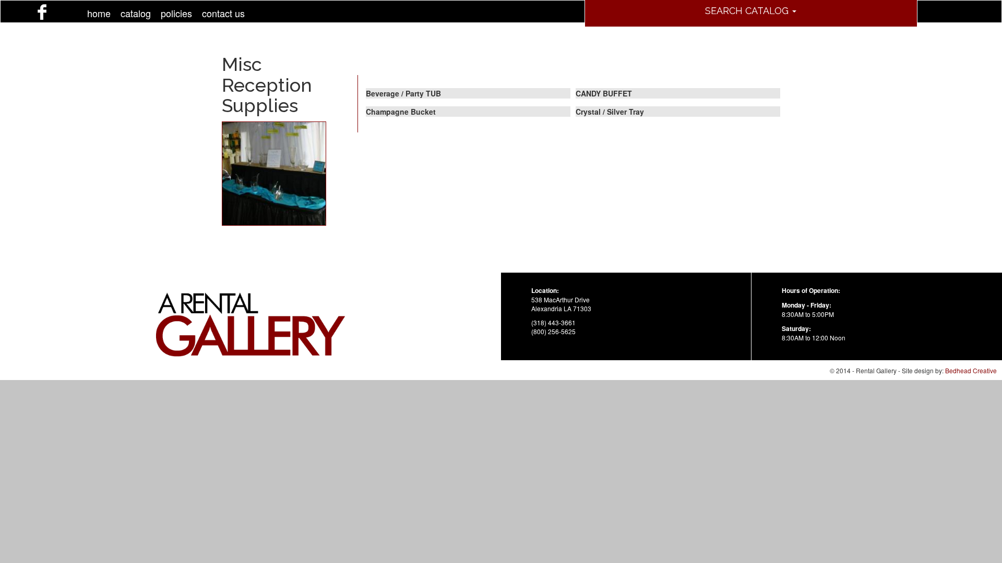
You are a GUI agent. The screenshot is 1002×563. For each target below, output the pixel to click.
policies (176, 13)
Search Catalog (748, 10)
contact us (223, 13)
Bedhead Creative (971, 370)
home (99, 13)
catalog (136, 13)
